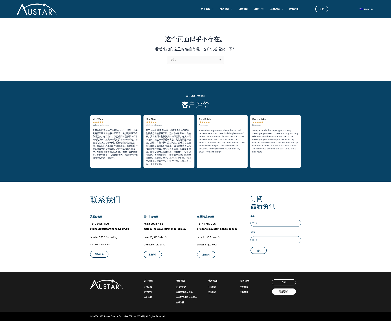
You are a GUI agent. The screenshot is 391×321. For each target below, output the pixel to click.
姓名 (252, 215)
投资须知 (224, 8)
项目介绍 (259, 8)
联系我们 (294, 8)
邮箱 (252, 232)
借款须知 (243, 8)
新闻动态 (275, 8)
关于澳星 (205, 8)
